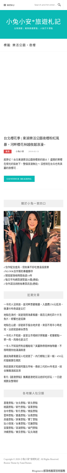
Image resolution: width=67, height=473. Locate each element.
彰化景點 (20, 411)
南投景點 (33, 411)
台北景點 (20, 403)
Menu (11, 5)
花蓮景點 (33, 423)
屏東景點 (20, 419)
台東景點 (20, 423)
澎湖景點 (20, 427)
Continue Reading (19, 179)
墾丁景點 (33, 419)
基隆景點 (8, 403)
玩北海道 (33, 432)
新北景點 (33, 403)
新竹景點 (20, 407)
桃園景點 (8, 407)
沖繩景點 (8, 432)
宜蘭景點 (8, 427)
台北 (8, 151)
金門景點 (33, 427)
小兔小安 (20, 151)
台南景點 (33, 415)
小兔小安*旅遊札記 (33, 21)
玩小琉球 (8, 423)
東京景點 (20, 432)
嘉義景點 (20, 415)
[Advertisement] (33, 97)
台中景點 (8, 411)
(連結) (35, 279)
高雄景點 (8, 419)
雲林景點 (8, 415)
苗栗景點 (33, 407)
